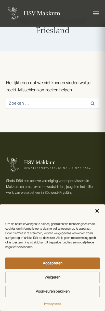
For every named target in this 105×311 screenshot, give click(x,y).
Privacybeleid (52, 304)
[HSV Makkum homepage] (33, 13)
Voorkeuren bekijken (53, 291)
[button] (97, 210)
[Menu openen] (96, 13)
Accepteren (52, 263)
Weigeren (52, 277)
